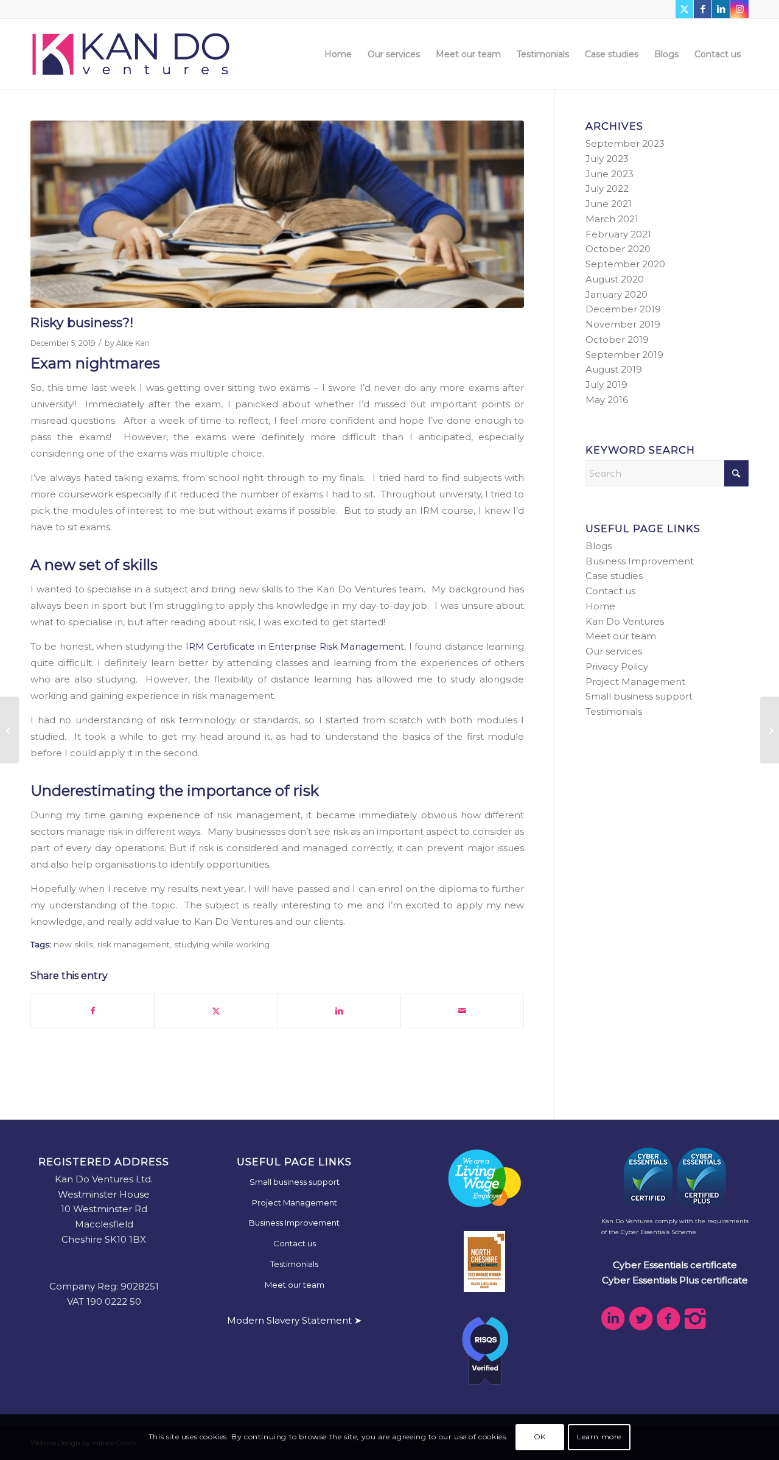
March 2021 (611, 219)
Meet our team (620, 636)
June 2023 (609, 174)
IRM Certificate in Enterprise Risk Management (295, 646)
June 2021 (608, 203)
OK (540, 1436)
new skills (73, 944)
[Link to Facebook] (702, 9)
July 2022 (607, 188)
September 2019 (624, 354)
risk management (133, 944)
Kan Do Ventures (624, 621)
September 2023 (625, 143)
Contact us (610, 591)
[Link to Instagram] (739, 9)
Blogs (598, 546)
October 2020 (618, 248)
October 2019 (617, 339)
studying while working (222, 944)
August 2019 (613, 369)
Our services (613, 651)
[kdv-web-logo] (130, 54)
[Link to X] (684, 9)
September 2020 (625, 264)
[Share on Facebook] (92, 1011)
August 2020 (614, 279)
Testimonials (613, 711)
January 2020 (616, 294)
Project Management (635, 681)
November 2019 (622, 324)
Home (600, 606)
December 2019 (623, 309)
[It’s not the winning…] (9, 730)
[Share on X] (216, 1011)
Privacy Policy (616, 666)
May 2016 (606, 399)
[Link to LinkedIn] (721, 9)
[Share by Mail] (462, 1011)
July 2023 (607, 158)
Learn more (599, 1436)
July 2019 (606, 384)
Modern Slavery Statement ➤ (294, 1320)
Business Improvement (639, 561)
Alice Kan (133, 343)
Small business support (639, 696)
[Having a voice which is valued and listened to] (769, 730)
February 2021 (618, 234)
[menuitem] (338, 54)
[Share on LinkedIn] (339, 1011)
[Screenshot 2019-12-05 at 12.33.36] (277, 214)
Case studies (614, 575)
